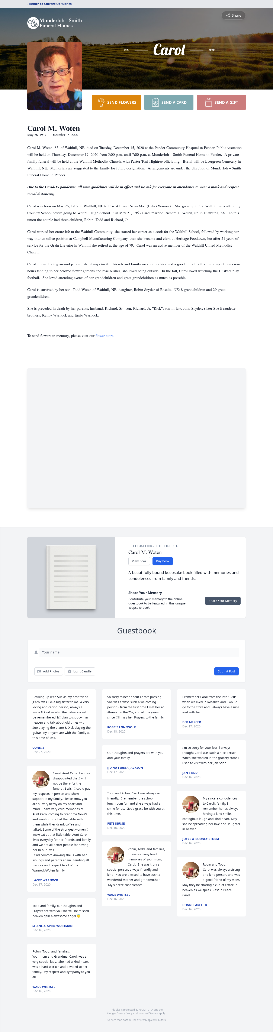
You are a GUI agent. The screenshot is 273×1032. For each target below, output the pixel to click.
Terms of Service (148, 1013)
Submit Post (226, 671)
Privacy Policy (124, 1013)
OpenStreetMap (141, 1020)
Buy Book (162, 561)
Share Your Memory (223, 601)
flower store (104, 335)
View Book (139, 561)
